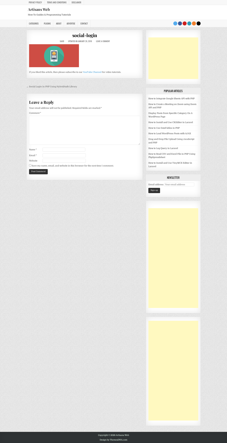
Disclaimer (76, 2)
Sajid (62, 41)
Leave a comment (103, 41)
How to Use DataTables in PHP (164, 128)
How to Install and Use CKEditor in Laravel (170, 122)
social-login (84, 35)
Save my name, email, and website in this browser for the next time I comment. (73, 165)
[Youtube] (185, 23)
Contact (84, 23)
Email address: (156, 184)
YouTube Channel (92, 72)
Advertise (71, 23)
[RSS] (194, 23)
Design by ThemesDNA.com (113, 440)
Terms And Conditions (56, 2)
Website (33, 160)
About (58, 23)
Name (33, 149)
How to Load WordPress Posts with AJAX (169, 133)
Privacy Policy (35, 2)
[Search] (199, 23)
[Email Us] (189, 23)
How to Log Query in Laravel (163, 148)
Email (33, 155)
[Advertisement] (173, 58)
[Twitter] (175, 23)
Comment (35, 113)
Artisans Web (39, 9)
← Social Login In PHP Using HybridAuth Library (51, 86)
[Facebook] (180, 23)
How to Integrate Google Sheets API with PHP (171, 98)
